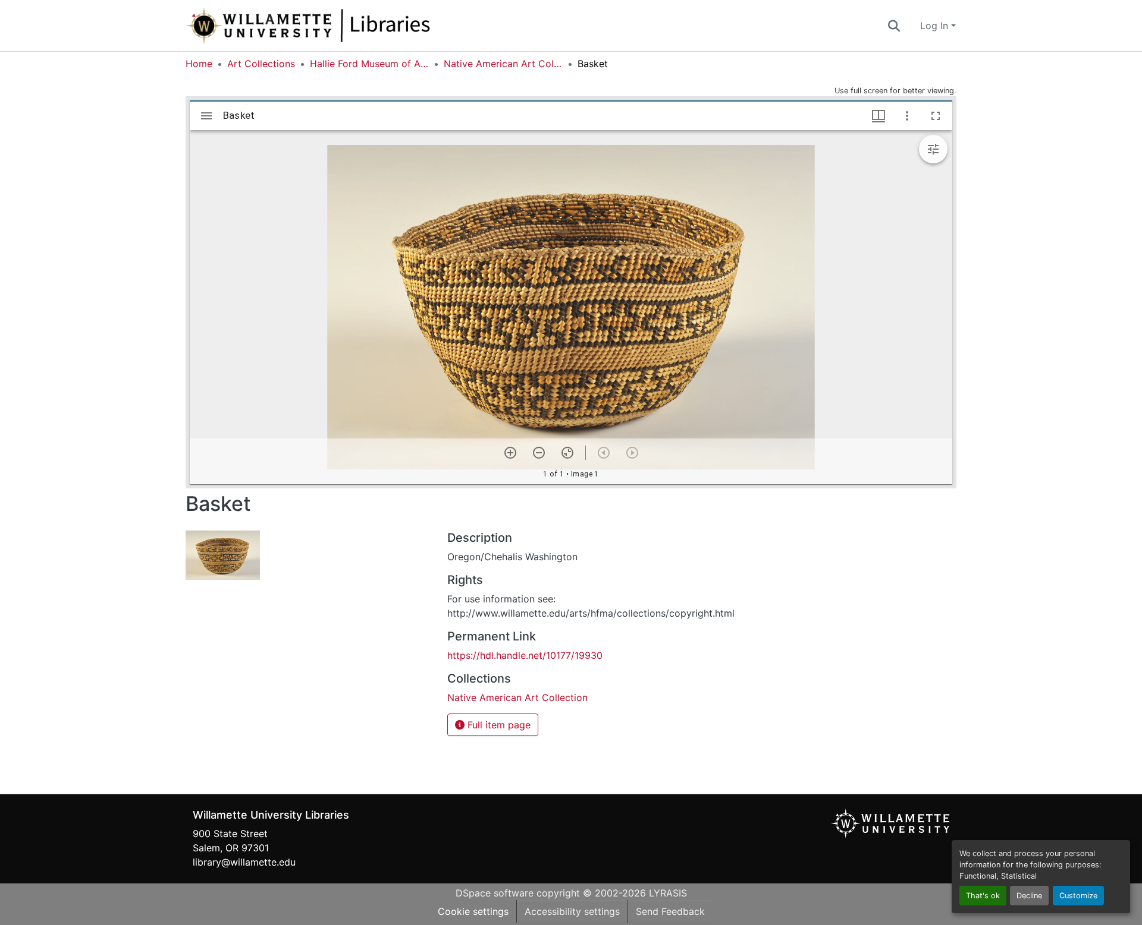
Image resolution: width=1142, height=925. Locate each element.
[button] (347, 25)
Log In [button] (935, 25)
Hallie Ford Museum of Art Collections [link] (369, 64)
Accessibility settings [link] (572, 911)
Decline (1029, 895)
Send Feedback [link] (670, 911)
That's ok (983, 895)
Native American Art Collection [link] (503, 64)
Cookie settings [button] (473, 911)
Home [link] (199, 64)
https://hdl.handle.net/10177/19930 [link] (525, 655)
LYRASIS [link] (668, 893)
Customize (1078, 895)
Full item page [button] (498, 725)
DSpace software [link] (495, 893)
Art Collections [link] (261, 64)
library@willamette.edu (244, 862)
